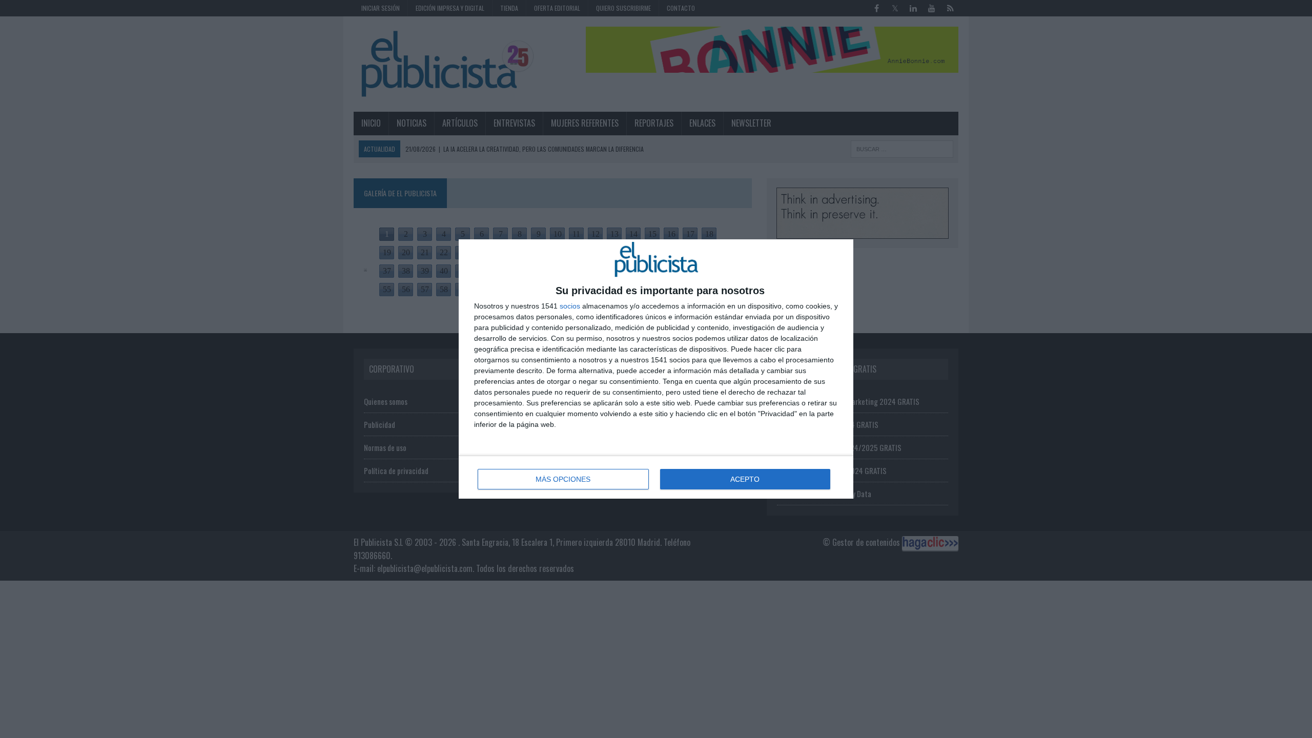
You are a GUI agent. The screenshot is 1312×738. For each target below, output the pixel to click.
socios (570, 306)
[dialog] (656, 369)
